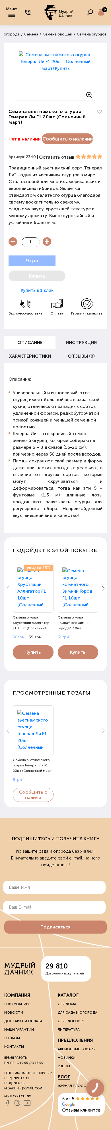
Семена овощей (57, 34)
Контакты (14, 1047)
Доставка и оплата (23, 1021)
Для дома (67, 1004)
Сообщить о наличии (67, 139)
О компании (16, 1004)
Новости (13, 1012)
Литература (69, 1030)
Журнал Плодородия (78, 1086)
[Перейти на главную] (59, 12)
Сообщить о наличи (33, 794)
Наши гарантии (19, 1030)
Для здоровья (71, 1021)
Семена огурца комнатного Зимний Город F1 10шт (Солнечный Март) (74, 622)
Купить (33, 652)
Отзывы (12, 1038)
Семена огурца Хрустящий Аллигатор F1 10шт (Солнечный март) (31, 622)
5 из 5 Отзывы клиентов (81, 1104)
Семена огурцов (92, 34)
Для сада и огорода (77, 1012)
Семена (31, 34)
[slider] (88, 157)
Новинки (66, 1058)
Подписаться (55, 927)
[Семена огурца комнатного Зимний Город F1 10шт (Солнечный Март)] (78, 588)
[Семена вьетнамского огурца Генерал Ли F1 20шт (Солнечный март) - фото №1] (55, 75)
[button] (103, 588)
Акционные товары (77, 1049)
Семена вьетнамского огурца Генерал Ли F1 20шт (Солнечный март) (33, 765)
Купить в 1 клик (37, 290)
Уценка (64, 1066)
